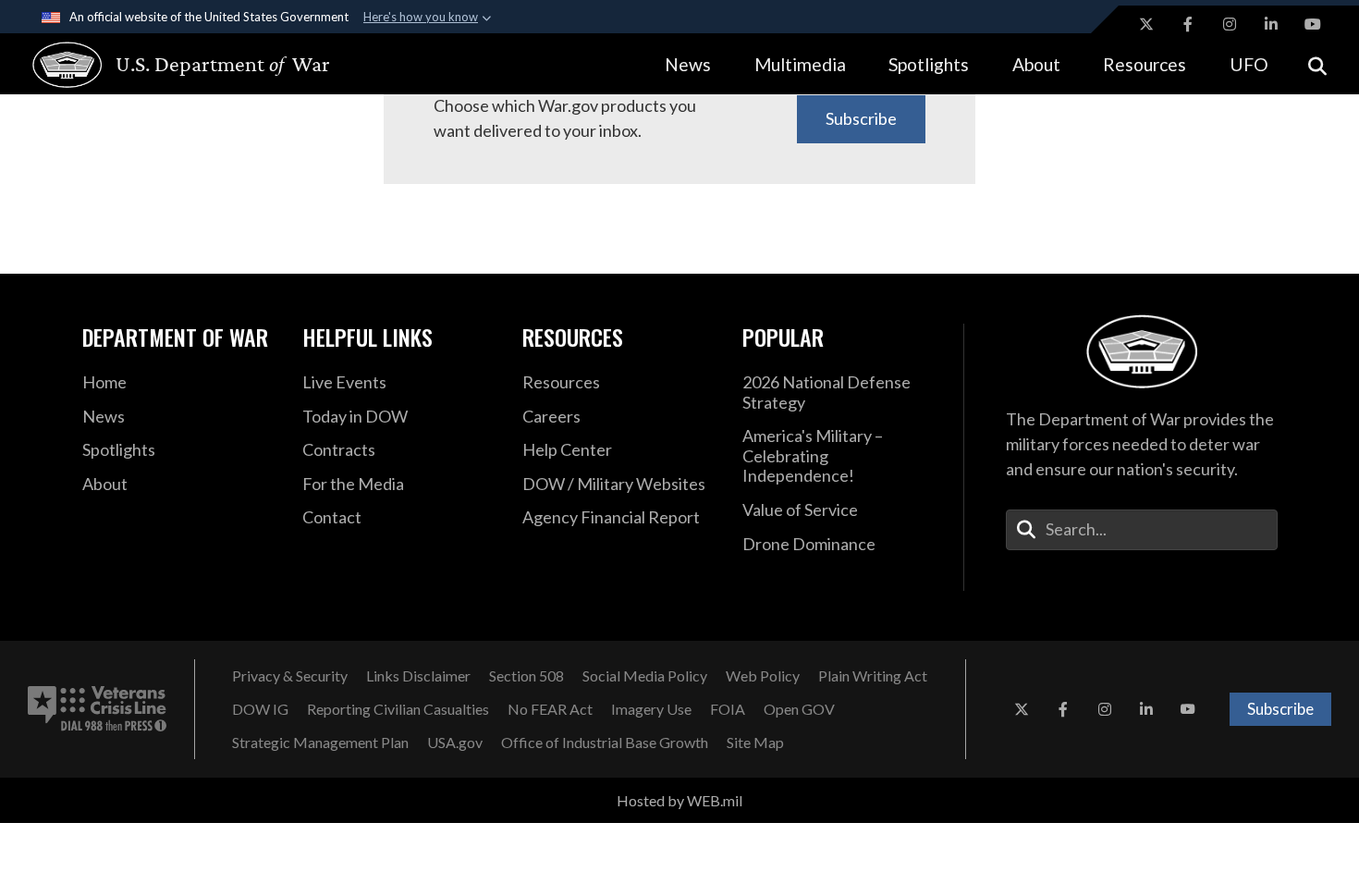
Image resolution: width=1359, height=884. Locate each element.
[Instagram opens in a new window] (1229, 24)
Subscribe (861, 118)
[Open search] (1317, 64)
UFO (1249, 64)
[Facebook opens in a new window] (1188, 24)
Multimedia (800, 64)
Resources (1144, 64)
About (1036, 64)
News (688, 64)
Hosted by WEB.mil (679, 800)
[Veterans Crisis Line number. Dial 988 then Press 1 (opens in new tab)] (97, 709)
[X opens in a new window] (1146, 24)
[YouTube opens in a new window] (1313, 24)
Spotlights (928, 64)
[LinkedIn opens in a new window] (1271, 24)
